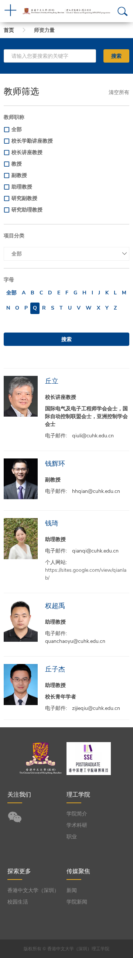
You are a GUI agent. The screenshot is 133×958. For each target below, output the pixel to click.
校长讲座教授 (26, 152)
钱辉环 (55, 463)
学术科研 (76, 825)
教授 (16, 163)
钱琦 (51, 523)
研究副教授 (24, 198)
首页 (9, 30)
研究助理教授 (26, 209)
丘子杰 (55, 669)
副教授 (19, 175)
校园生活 (17, 901)
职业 (71, 836)
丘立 (51, 381)
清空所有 (119, 92)
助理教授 (21, 186)
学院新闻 (76, 901)
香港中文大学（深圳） (33, 890)
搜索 (116, 56)
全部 (16, 129)
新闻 (71, 890)
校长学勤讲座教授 (32, 140)
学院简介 (76, 813)
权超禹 (55, 605)
